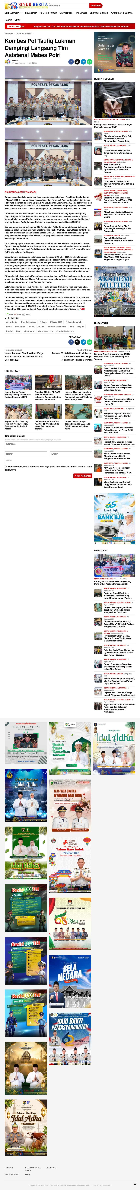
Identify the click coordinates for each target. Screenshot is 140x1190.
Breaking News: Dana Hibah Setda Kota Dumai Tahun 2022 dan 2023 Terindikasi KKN (118, 200)
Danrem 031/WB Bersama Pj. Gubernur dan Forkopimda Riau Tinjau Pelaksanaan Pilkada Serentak (72, 354)
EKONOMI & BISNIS (124, 248)
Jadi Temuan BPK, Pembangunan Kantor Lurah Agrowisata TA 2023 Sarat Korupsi (117, 168)
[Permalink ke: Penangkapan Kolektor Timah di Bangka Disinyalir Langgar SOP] (114, 100)
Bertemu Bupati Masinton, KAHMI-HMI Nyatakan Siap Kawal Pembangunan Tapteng (47, 425)
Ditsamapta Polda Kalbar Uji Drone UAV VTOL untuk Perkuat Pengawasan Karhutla (119, 624)
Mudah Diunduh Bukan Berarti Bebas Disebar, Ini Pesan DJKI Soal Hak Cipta (118, 430)
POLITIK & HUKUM (121, 131)
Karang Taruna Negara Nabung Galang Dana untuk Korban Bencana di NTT (18, 394)
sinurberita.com (45, 331)
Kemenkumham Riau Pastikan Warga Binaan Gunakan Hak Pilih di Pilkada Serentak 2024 (24, 354)
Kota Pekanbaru (28, 322)
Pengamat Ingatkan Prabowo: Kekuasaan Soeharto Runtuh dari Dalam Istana (118, 415)
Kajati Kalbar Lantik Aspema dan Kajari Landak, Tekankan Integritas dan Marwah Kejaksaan (119, 708)
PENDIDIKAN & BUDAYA (122, 394)
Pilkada (43, 322)
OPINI (27, 1174)
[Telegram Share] (83, 62)
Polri (71, 326)
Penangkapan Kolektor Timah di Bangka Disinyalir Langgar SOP (113, 125)
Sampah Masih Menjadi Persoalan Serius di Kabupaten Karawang (118, 240)
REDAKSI (9, 1167)
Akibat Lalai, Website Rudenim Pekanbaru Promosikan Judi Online (118, 214)
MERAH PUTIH (99, 120)
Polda (9, 326)
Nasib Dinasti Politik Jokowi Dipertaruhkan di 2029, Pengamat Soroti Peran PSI (117, 456)
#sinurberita (12, 322)
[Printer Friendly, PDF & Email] (18, 314)
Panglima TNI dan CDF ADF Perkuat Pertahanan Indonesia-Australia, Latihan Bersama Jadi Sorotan (48, 396)
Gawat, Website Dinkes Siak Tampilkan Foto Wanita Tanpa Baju (118, 153)
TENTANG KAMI (11, 1174)
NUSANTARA (110, 120)
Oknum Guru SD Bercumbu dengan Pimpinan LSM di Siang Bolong (119, 183)
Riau (18, 331)
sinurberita (29, 331)
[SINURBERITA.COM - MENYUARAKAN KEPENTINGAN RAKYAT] (26, 5)
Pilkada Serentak (73, 322)
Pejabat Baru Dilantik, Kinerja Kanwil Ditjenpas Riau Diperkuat (119, 443)
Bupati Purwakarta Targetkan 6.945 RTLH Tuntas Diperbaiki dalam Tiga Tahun (118, 387)
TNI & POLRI (120, 120)
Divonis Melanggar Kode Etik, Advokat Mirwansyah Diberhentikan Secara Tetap (118, 138)
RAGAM (113, 162)
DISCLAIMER (51, 1167)
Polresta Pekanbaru (57, 326)
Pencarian (96, 5)
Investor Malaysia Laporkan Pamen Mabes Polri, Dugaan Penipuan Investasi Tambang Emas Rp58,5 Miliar (78, 396)
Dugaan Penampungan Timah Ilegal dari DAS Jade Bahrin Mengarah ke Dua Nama (77, 425)
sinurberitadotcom (65, 331)
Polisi (31, 326)
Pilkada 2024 (56, 322)
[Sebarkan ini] (71, 62)
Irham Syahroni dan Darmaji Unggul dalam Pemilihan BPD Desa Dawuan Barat (118, 484)
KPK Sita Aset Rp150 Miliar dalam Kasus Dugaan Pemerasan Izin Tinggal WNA (118, 470)
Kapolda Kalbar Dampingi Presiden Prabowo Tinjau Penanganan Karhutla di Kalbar (17, 425)
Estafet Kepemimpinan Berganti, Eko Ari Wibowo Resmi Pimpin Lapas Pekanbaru (119, 681)
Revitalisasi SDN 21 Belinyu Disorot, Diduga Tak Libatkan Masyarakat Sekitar (117, 638)
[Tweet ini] (77, 62)
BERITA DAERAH (110, 146)
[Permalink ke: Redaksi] (7, 61)
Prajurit (80, 326)
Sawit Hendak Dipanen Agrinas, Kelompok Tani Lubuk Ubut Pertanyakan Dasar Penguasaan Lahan (119, 372)
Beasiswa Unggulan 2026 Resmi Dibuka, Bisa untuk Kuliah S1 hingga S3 (119, 401)
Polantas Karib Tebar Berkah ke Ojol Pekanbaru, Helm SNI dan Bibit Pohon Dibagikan (119, 652)
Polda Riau (20, 326)
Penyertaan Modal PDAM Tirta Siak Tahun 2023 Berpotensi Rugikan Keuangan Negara (118, 257)
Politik (41, 326)
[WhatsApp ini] (89, 62)
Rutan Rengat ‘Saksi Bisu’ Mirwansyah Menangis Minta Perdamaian (117, 228)
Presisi (9, 331)
